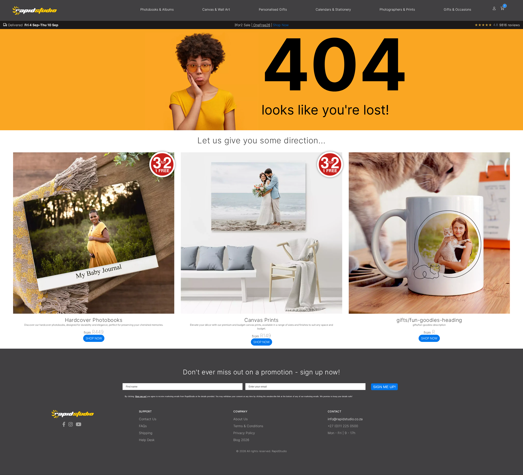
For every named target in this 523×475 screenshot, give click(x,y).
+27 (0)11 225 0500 (343, 426)
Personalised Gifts (273, 9)
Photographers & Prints (397, 9)
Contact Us (147, 419)
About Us (240, 419)
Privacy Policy (244, 433)
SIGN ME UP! (384, 387)
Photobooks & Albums (157, 9)
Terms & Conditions (248, 426)
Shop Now (281, 25)
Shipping (145, 433)
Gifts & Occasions (457, 9)
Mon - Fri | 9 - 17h (341, 433)
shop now (94, 338)
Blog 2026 (241, 440)
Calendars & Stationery (333, 9)
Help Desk (146, 440)
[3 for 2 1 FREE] (93, 312)
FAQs (143, 426)
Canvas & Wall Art (216, 9)
